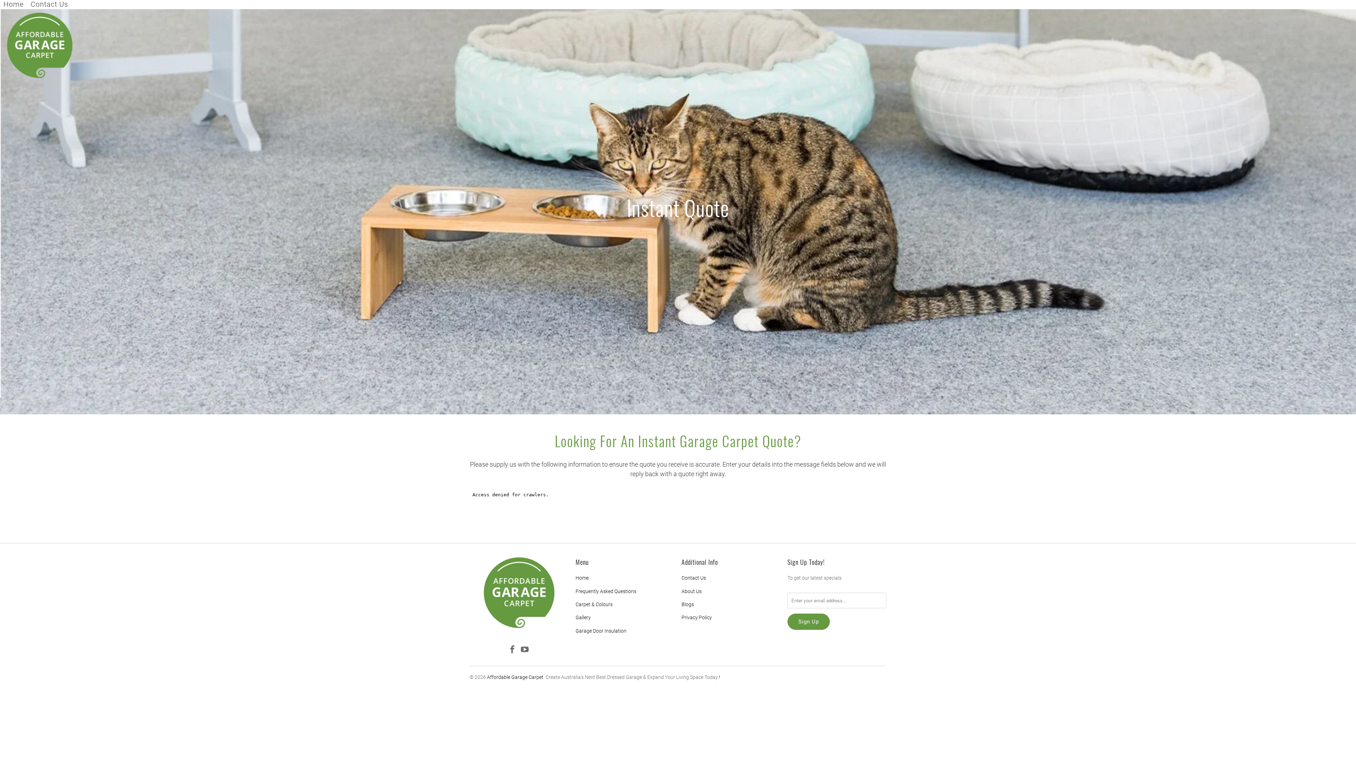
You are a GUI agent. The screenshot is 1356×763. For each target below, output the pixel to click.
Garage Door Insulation (601, 631)
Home (14, 4)
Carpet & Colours (594, 604)
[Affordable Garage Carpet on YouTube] (525, 650)
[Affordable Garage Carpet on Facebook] (512, 650)
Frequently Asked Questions (606, 591)
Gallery (583, 617)
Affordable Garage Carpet (515, 677)
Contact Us (49, 4)
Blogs (688, 604)
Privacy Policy (697, 617)
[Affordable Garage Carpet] (39, 45)
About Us (692, 591)
